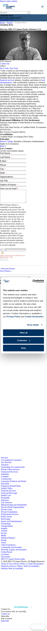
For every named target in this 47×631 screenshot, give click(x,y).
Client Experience (8, 545)
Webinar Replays (8, 538)
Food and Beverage (9, 493)
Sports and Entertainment (11, 521)
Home (2, 22)
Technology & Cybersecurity (13, 467)
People (10, 22)
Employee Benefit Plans (11, 486)
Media (3, 535)
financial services (7, 80)
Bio (1, 146)
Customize (22, 340)
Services (4, 458)
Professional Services (9, 514)
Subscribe (5, 621)
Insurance (5, 500)
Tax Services (6, 462)
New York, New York (9, 68)
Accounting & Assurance (11, 460)
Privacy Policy (19, 564)
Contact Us (38, 627)
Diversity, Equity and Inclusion (14, 549)
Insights (4, 528)
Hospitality (5, 498)
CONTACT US (6, 20)
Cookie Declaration (35, 564)
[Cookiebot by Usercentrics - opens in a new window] (33, 281)
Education (5, 483)
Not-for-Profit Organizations (12, 507)
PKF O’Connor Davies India (13, 559)
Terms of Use (6, 564)
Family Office (6, 488)
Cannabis (5, 476)
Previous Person (8, 268)
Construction (6, 479)
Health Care (6, 495)
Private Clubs (6, 509)
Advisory (5, 465)
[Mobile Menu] (42, 6)
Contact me (4, 63)
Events (4, 533)
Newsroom (5, 557)
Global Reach (6, 552)
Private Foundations (9, 512)
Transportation (7, 526)
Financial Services (8, 491)
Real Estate (5, 519)
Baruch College (6, 141)
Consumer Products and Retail (13, 481)
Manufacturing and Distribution (14, 505)
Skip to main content (8, 1)
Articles (4, 531)
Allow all (23, 333)
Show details (33, 325)
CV (4, 146)
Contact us (5, 614)
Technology (6, 524)
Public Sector (6, 516)
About (3, 542)
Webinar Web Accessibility (12, 568)
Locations (5, 554)
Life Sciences (6, 502)
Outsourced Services (9, 472)
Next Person (5, 271)
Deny (23, 348)
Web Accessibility (31, 566)
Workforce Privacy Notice (11, 566)
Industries (5, 474)
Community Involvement (11, 547)
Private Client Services (10, 469)
